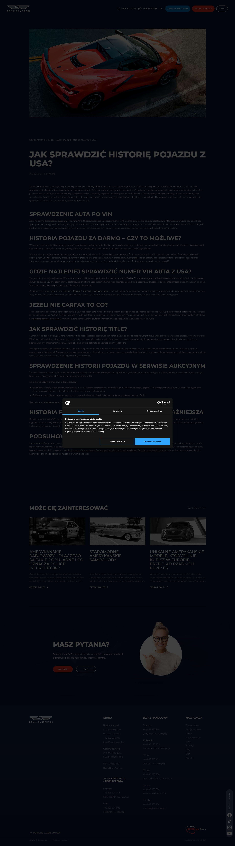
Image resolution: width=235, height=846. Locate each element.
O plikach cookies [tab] (154, 411)
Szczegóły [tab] (117, 411)
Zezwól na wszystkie (152, 441)
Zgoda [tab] (81, 411)
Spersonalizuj (116, 441)
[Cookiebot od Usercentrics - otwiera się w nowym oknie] (159, 403)
